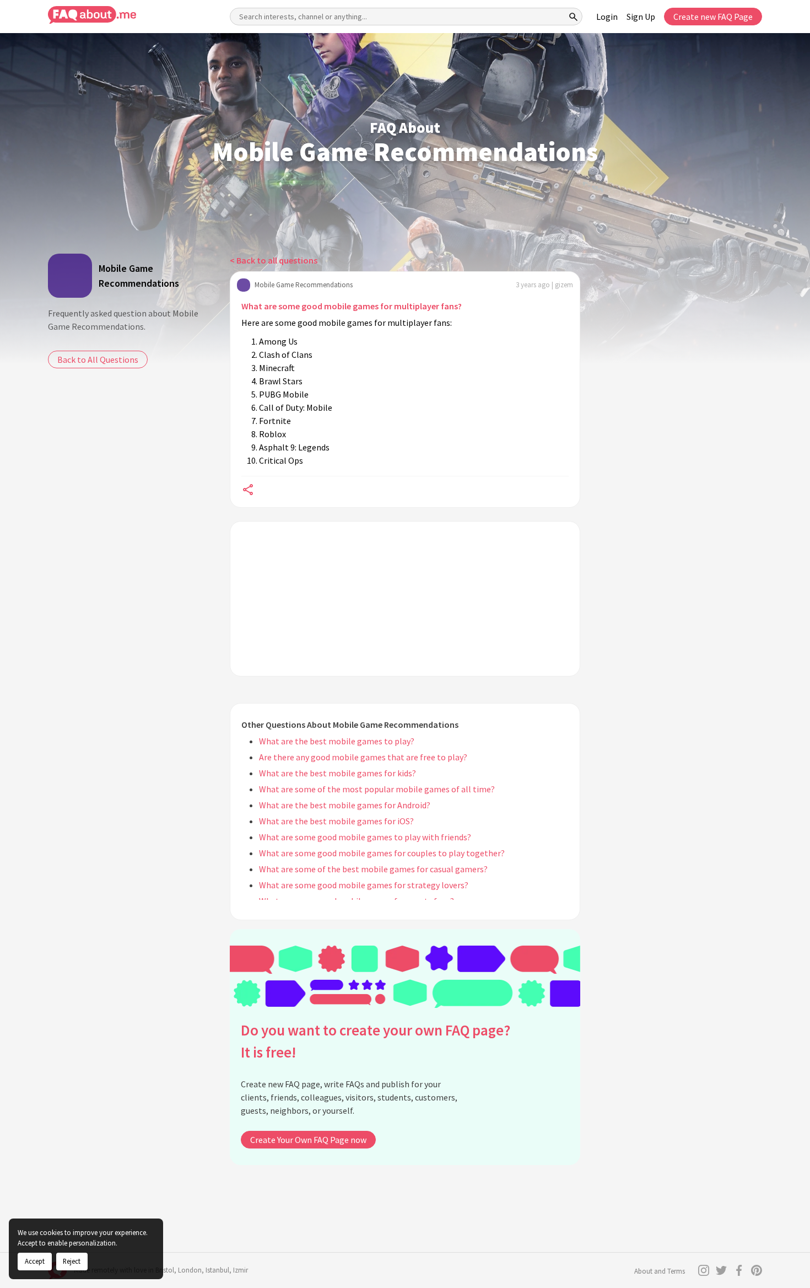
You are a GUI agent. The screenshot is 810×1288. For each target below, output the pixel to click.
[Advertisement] (405, 599)
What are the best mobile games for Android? (344, 805)
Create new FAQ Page (713, 16)
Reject (71, 1261)
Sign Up (641, 16)
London (190, 1270)
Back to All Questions (97, 359)
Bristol (164, 1270)
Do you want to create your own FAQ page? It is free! (375, 1041)
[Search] (573, 16)
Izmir (240, 1270)
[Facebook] (738, 1270)
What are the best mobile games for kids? (337, 773)
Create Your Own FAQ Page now (308, 1139)
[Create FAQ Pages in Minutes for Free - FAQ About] (92, 15)
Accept (35, 1261)
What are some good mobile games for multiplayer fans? (351, 306)
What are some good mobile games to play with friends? (365, 836)
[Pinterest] (756, 1270)
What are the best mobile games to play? (336, 741)
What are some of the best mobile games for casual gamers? (373, 868)
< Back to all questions (273, 260)
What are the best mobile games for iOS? (336, 821)
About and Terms (659, 1271)
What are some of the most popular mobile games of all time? (377, 789)
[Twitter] (721, 1270)
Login (607, 16)
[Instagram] (703, 1270)
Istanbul (217, 1270)
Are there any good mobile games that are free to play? (363, 757)
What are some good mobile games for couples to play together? (382, 852)
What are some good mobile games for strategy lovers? (363, 884)
